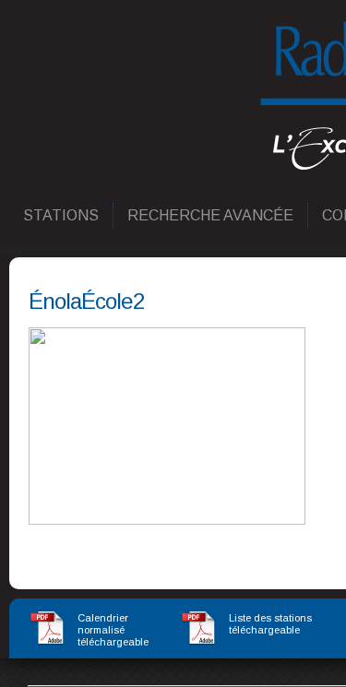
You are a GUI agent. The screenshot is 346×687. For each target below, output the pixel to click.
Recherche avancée (211, 215)
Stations (62, 215)
